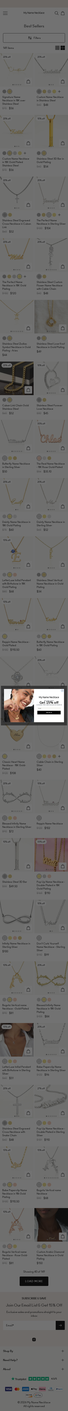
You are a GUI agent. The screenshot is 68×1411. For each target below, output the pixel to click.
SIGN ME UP (49, 712)
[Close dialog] (62, 690)
